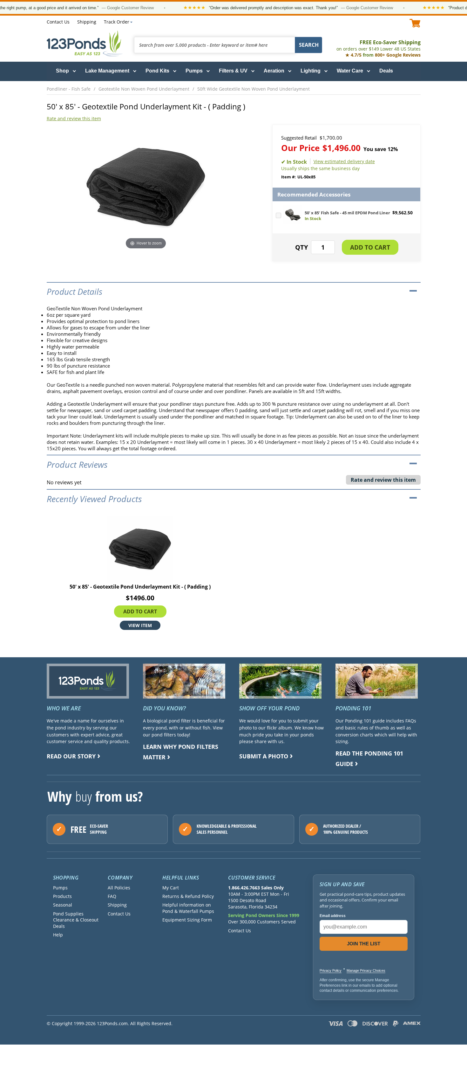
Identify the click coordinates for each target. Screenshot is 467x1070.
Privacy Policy (331, 970)
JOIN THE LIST (363, 943)
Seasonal (62, 905)
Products (62, 896)
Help (58, 935)
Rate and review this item (74, 118)
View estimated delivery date (344, 161)
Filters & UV (233, 70)
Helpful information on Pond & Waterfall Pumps (188, 908)
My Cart (170, 888)
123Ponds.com (85, 43)
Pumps (194, 70)
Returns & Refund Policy (188, 896)
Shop (62, 70)
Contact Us (58, 22)
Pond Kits (157, 70)
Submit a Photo (263, 756)
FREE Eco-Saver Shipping (378, 45)
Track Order (116, 22)
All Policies (119, 888)
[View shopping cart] (415, 23)
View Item (140, 625)
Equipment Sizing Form (187, 920)
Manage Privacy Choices (366, 970)
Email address (333, 916)
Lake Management (107, 70)
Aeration (274, 70)
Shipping (86, 22)
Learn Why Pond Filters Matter (180, 752)
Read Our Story (71, 756)
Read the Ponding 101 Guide (369, 758)
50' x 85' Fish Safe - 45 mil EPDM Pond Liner (347, 213)
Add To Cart (140, 611)
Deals (386, 70)
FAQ (112, 896)
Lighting (311, 70)
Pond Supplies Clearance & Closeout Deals (75, 920)
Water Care (350, 70)
